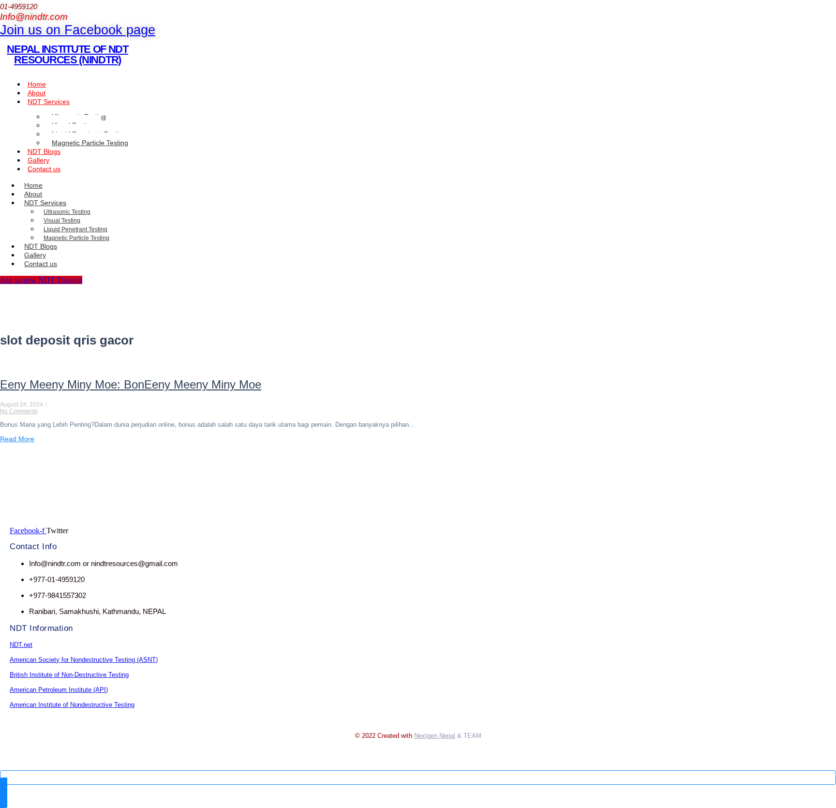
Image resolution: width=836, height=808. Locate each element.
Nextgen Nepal (434, 735)
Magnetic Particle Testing (90, 143)
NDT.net (21, 644)
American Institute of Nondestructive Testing (72, 704)
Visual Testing (62, 220)
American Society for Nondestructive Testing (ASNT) (84, 659)
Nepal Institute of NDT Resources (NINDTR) (67, 54)
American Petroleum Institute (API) (59, 689)
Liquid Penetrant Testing (75, 229)
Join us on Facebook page (77, 30)
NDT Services (49, 101)
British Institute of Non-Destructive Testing (69, 674)
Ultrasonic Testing (67, 212)
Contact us (44, 169)
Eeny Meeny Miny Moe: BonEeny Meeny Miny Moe (130, 384)
